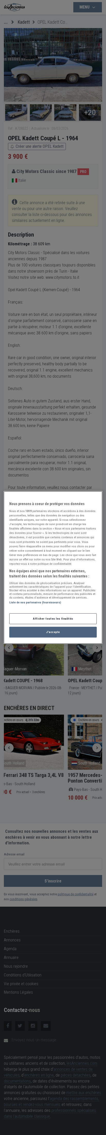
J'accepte (53, 632)
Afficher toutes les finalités (53, 618)
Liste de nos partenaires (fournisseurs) (35, 602)
